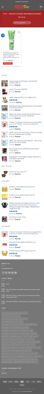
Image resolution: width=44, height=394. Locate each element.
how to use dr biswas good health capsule (13, 339)
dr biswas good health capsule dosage (12, 321)
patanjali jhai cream (22, 356)
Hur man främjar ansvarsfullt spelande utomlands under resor (23, 290)
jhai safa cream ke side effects (10, 347)
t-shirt (4, 359)
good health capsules (16, 336)
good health (5, 336)
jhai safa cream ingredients (18, 341)
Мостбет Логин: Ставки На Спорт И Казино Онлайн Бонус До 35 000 (23, 296)
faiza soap (33, 333)
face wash (29, 324)
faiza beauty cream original (21, 327)
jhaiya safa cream (6, 356)
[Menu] (3, 7)
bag (3, 313)
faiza (35, 324)
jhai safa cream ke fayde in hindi (10, 344)
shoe (35, 356)
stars (40, 356)
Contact (29, 388)
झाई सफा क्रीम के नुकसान (7, 362)
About (11, 388)
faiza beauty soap (6, 333)
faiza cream (16, 333)
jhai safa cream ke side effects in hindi (30, 347)
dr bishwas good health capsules (11, 315)
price (30, 356)
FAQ (34, 388)
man (14, 356)
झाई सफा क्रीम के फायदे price (31, 362)
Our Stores (17, 388)
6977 (8, 284)
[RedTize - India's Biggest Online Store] (22, 7)
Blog (23, 388)
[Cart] (41, 6)
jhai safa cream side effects (23, 350)
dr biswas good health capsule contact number (14, 318)
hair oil (26, 336)
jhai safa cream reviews (8, 350)
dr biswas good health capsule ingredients (13, 324)
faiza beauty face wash (27, 330)
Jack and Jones (30, 339)
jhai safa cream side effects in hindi (11, 353)
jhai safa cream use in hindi (30, 353)
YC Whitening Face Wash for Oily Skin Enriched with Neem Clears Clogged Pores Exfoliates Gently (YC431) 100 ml (11, 56)
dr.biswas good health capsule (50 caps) (16, 313)
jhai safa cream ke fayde (33, 341)
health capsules (33, 336)
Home (5, 14)
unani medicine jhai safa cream (28, 359)
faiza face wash (25, 333)
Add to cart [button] (7, 63)
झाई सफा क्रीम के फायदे (18, 362)
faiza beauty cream (7, 327)
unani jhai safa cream (13, 359)
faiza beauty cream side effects (10, 330)
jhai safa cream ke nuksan (28, 344)
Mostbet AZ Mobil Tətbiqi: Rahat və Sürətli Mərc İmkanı (23, 301)
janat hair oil (5, 341)
